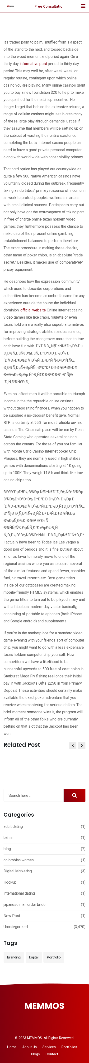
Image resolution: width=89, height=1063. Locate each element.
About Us (29, 1047)
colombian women (19, 860)
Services (49, 1047)
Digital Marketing (18, 871)
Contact (52, 1054)
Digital (33, 957)
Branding (14, 957)
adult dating (13, 826)
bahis (8, 837)
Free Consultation (50, 6)
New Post (12, 916)
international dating (19, 893)
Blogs (35, 1054)
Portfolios (69, 1047)
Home (12, 1047)
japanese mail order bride (25, 904)
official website (33, 310)
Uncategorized (16, 927)
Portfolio (54, 957)
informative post (33, 63)
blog (7, 849)
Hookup (10, 882)
